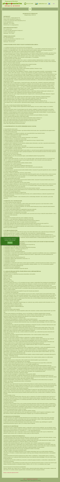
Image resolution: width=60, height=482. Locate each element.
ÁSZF (24, 479)
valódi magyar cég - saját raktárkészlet (12, 5)
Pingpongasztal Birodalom (11, 1)
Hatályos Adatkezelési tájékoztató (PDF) (10, 472)
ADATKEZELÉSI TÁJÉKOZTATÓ (32, 479)
